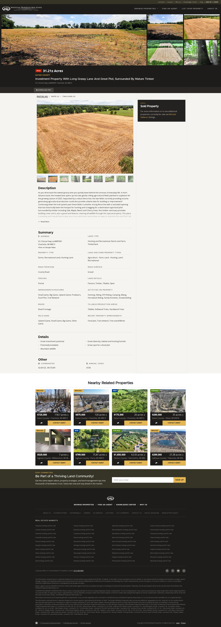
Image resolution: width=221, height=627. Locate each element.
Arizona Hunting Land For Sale (45, 530)
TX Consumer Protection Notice (50, 623)
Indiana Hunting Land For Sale (45, 557)
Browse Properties (84, 505)
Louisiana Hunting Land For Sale (84, 534)
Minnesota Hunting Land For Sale (84, 549)
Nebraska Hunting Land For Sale (122, 526)
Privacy (183, 623)
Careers (170, 2)
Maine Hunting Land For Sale (83, 537)
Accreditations (60, 513)
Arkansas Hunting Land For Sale (45, 534)
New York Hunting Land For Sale (122, 537)
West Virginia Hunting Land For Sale (161, 553)
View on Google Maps (47, 247)
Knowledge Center (190, 2)
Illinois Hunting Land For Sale (44, 553)
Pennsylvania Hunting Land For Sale (123, 561)
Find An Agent (105, 505)
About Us (212, 9)
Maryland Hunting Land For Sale (84, 541)
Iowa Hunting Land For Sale (44, 561)
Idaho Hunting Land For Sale (44, 549)
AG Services (98, 513)
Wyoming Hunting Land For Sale (160, 561)
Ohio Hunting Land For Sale (120, 549)
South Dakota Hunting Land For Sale (161, 530)
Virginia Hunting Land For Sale (160, 549)
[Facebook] (167, 571)
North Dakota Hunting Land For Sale (123, 545)
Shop (201, 2)
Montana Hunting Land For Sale (84, 561)
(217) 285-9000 (79, 571)
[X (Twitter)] (173, 571)
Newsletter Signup (170, 513)
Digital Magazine (152, 513)
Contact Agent (59, 423)
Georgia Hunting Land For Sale (45, 545)
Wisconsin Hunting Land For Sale (160, 557)
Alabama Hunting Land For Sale (45, 526)
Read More (44, 222)
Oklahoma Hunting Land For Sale (122, 553)
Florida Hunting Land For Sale (44, 541)
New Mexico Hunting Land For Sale (123, 534)
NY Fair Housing (86, 623)
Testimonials (75, 513)
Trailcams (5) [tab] (68, 96)
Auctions (161, 2)
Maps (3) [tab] (55, 96)
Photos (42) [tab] (42, 96)
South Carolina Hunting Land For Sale (162, 526)
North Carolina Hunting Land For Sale (124, 541)
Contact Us (137, 513)
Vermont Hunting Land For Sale (160, 545)
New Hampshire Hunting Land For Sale (124, 530)
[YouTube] (178, 571)
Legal (178, 623)
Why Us (178, 2)
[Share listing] (41, 423)
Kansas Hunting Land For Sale (83, 526)
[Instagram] (184, 571)
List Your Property (192, 9)
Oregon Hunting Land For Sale (121, 557)
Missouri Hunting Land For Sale (84, 557)
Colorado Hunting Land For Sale (45, 537)
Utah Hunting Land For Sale (159, 541)
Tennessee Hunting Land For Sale (161, 534)
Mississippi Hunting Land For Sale (84, 553)
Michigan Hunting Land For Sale (84, 545)
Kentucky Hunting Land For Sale (84, 530)
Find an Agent (170, 9)
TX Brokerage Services (70, 623)
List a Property (122, 513)
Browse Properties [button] (145, 9)
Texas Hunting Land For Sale (159, 537)
